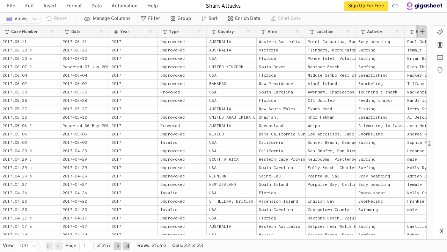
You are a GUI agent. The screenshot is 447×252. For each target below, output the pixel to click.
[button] (30, 32)
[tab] (440, 32)
